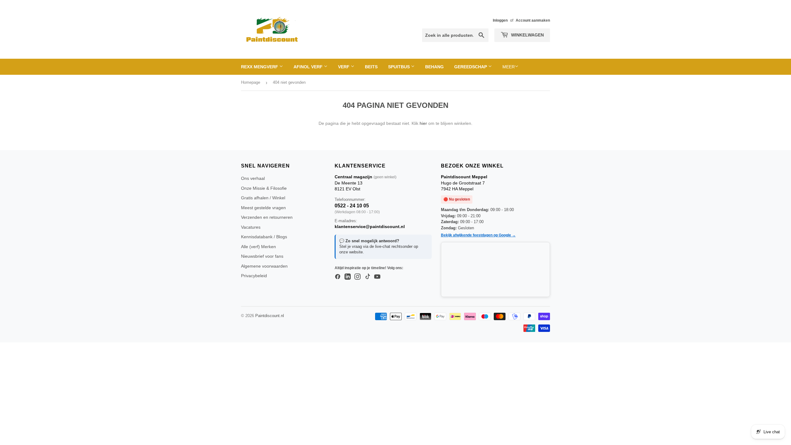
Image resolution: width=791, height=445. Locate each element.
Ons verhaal (253, 178)
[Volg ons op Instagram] (357, 276)
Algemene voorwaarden (264, 266)
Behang (434, 66)
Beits (371, 66)
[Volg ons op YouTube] (377, 276)
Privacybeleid (254, 275)
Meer (508, 66)
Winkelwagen (527, 34)
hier (423, 123)
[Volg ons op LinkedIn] (348, 276)
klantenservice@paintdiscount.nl (370, 226)
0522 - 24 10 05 (352, 205)
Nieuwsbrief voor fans (262, 256)
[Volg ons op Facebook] (338, 276)
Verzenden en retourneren (267, 217)
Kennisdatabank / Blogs (264, 236)
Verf (344, 66)
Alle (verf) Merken (258, 246)
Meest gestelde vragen (263, 207)
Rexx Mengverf (260, 66)
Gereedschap (471, 66)
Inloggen (500, 20)
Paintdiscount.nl (269, 315)
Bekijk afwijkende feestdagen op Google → (478, 235)
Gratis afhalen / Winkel (263, 197)
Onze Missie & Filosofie (264, 188)
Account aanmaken (533, 20)
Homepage (250, 82)
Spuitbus (399, 66)
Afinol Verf (309, 66)
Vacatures (250, 227)
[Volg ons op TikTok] (367, 276)
